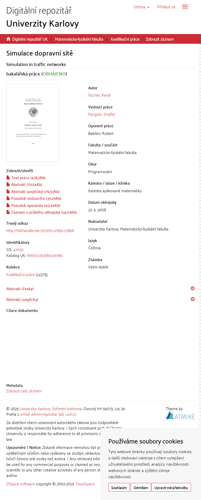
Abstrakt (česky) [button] (20, 288)
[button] (141, 6)
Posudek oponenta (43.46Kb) (35, 205)
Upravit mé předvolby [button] (171, 487)
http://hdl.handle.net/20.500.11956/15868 (40, 230)
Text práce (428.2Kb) (28, 177)
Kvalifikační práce (125, 38)
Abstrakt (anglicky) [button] (22, 299)
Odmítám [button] (140, 487)
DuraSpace (85, 483)
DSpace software (20, 483)
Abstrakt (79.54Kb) (26, 184)
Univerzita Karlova (35, 408)
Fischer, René (99, 94)
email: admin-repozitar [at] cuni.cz (48, 413)
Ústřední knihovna (67, 408)
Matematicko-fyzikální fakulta (79, 38)
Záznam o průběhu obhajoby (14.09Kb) (43, 212)
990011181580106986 (45, 255)
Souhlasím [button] (119, 487)
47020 (18, 249)
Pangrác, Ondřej (101, 114)
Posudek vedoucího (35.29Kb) (35, 198)
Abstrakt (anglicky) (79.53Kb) (34, 191)
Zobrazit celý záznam (24, 390)
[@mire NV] (180, 414)
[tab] (43, 252)
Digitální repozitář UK (30, 38)
